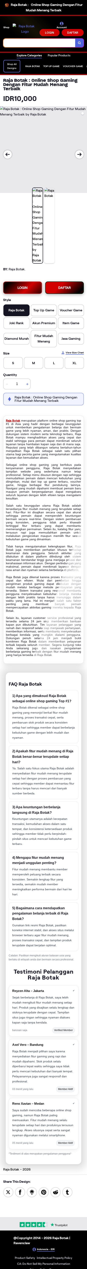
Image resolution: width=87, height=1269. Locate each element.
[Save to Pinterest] (44, 1192)
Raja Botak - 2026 (17, 1169)
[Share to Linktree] (32, 1192)
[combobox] (39, 43)
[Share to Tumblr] (67, 1192)
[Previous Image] (7, 154)
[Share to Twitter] (8, 1192)
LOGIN (49, 32)
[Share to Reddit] (55, 1192)
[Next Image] (79, 154)
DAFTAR (72, 32)
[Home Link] (25, 29)
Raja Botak (13, 420)
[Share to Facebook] (20, 1192)
